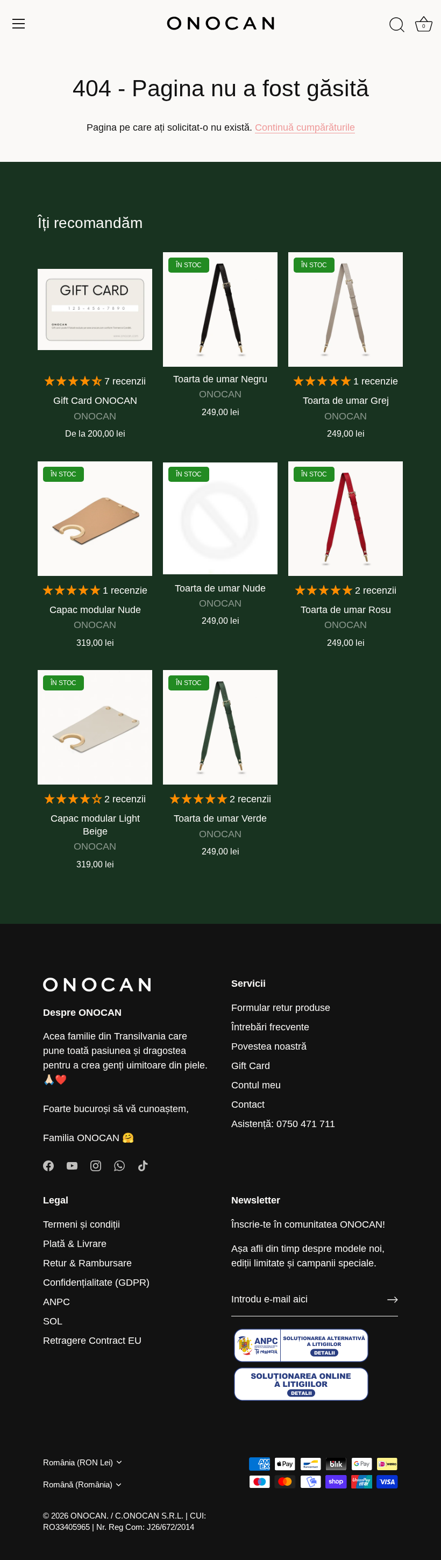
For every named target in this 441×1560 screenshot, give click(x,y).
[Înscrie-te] (392, 1299)
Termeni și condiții (81, 1224)
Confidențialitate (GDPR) (96, 1282)
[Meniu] (19, 23)
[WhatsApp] (119, 1165)
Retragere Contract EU (92, 1340)
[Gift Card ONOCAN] (95, 309)
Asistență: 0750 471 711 (283, 1124)
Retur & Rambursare (87, 1263)
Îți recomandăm (90, 223)
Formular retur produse (280, 1007)
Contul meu (256, 1085)
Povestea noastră (269, 1046)
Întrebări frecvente (270, 1027)
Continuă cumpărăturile (305, 127)
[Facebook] (48, 1165)
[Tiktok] (143, 1165)
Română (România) (77, 1484)
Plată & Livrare (74, 1243)
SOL (52, 1321)
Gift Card (250, 1065)
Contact (248, 1104)
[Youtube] (72, 1165)
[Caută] (397, 25)
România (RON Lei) (78, 1462)
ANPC (56, 1302)
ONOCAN (88, 1515)
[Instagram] (95, 1165)
